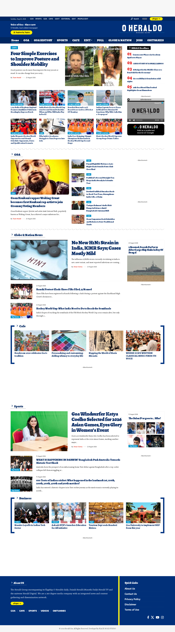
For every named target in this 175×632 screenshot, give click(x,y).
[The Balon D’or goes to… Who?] (145, 434)
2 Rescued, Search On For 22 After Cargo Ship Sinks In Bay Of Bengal (145, 249)
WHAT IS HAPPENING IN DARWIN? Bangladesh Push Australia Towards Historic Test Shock (78, 461)
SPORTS (38, 19)
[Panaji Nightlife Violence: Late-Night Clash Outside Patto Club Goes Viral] (78, 164)
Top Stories (15, 317)
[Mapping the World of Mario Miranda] (106, 340)
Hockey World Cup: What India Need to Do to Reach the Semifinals (73, 308)
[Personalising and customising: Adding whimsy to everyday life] (69, 340)
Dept (91, 522)
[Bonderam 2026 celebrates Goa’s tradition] (31, 340)
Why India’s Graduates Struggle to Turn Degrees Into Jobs (52, 138)
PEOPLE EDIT (83, 19)
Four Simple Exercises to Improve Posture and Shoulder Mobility (35, 59)
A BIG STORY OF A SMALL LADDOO (148, 63)
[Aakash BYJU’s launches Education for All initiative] (69, 512)
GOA (32, 19)
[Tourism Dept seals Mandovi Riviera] (106, 512)
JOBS (41, 133)
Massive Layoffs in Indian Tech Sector (29, 527)
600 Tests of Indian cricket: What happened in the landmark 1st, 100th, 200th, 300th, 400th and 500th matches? (75, 482)
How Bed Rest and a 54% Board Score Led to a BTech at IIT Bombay (80, 109)
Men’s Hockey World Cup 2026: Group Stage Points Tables (109, 137)
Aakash (55, 522)
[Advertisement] (87, 7)
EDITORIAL (65, 19)
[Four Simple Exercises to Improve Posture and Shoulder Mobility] (93, 66)
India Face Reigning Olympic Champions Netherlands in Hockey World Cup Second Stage (79, 139)
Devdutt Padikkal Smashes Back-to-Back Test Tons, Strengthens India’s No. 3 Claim (100, 194)
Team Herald (17, 77)
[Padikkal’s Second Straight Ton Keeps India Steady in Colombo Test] (78, 177)
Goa (45, 19)
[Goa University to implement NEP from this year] (143, 512)
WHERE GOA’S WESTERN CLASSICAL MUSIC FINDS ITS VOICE (141, 356)
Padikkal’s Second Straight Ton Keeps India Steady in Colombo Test (100, 180)
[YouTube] (157, 617)
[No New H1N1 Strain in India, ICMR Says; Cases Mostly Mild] (39, 260)
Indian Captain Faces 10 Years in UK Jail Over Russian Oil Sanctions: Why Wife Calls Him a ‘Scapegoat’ (109, 111)
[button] (135, 19)
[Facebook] (148, 617)
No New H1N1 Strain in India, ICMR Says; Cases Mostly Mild (96, 248)
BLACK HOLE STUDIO (107, 628)
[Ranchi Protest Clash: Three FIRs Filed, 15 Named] (21, 291)
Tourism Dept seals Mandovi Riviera (103, 527)
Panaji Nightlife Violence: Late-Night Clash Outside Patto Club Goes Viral (100, 167)
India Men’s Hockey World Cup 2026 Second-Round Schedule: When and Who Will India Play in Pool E (52, 111)
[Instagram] (162, 617)
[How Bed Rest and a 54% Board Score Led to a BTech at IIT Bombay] (81, 98)
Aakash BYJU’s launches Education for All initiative (69, 527)
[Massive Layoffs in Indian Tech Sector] (31, 512)
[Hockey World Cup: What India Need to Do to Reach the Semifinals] (21, 310)
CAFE (51, 19)
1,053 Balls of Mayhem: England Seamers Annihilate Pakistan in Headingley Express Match (23, 109)
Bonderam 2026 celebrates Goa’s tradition (30, 354)
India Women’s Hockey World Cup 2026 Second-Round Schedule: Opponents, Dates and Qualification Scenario (23, 139)
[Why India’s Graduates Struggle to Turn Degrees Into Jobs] (52, 126)
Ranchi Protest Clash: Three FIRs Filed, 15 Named (64, 289)
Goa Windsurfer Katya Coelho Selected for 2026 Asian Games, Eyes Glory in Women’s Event (96, 422)
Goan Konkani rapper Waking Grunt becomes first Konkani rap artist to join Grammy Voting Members (37, 202)
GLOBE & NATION (17, 104)
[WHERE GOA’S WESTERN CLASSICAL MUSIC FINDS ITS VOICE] (143, 340)
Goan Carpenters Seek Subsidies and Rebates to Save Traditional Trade (100, 222)
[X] (152, 617)
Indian (17, 522)
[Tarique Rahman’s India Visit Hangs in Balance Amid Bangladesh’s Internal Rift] (78, 205)
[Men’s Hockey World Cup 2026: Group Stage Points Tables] (109, 126)
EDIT (74, 19)
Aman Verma (78, 267)
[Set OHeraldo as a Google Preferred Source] (145, 129)
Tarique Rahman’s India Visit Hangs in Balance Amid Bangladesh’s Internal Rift (99, 208)
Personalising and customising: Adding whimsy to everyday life (67, 354)
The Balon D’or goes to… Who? (144, 418)
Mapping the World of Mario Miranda (103, 354)
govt (57, 19)
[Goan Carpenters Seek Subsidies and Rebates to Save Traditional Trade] (78, 219)
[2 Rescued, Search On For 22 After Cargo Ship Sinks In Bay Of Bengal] (145, 268)
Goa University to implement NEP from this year (143, 527)
